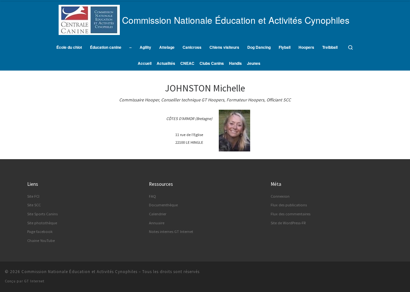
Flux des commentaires (290, 213)
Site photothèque (42, 222)
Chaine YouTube (41, 240)
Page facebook (40, 231)
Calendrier (157, 213)
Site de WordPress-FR (288, 222)
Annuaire (156, 222)
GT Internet (34, 281)
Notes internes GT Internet (171, 231)
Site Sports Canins (42, 213)
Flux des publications (289, 204)
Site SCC (34, 204)
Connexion (280, 196)
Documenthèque (163, 204)
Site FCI (33, 196)
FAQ (152, 196)
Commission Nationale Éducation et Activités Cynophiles (79, 271)
